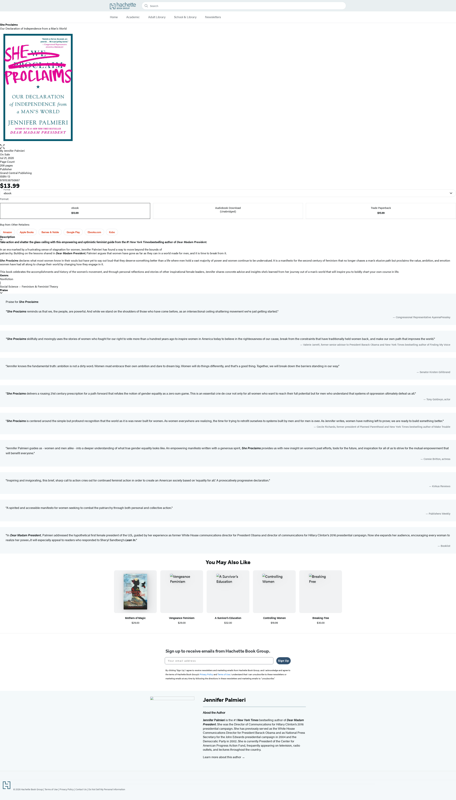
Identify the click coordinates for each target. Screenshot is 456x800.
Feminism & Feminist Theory (40, 286)
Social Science (9, 286)
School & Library (185, 17)
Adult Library (156, 17)
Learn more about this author (222, 757)
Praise (4, 290)
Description (7, 237)
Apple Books (27, 232)
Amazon (7, 232)
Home (114, 17)
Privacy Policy (66, 789)
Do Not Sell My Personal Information (106, 789)
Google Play (73, 232)
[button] (228, 146)
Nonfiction (6, 279)
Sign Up (283, 660)
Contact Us (81, 789)
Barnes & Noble (50, 232)
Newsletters (213, 17)
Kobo (112, 232)
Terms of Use (51, 789)
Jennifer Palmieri (14, 150)
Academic (133, 17)
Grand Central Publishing (16, 173)
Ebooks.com (94, 232)
